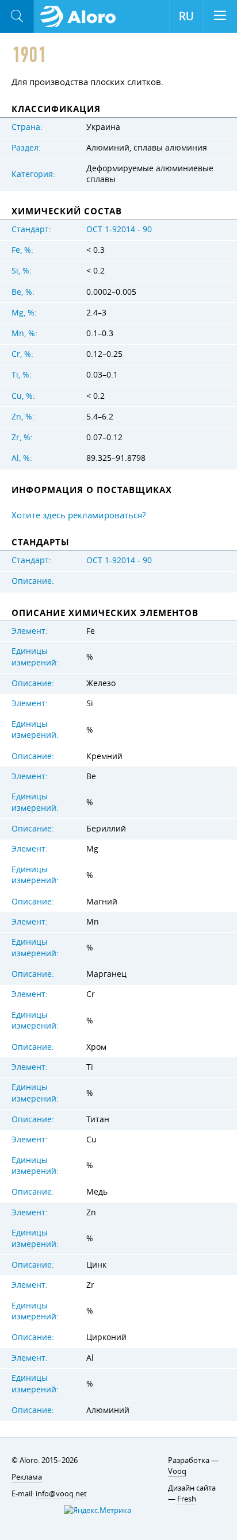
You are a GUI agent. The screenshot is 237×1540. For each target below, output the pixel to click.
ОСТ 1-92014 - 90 (119, 229)
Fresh (186, 1498)
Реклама (27, 1477)
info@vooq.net (61, 1493)
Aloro (81, 17)
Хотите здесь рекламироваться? (79, 515)
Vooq (177, 1471)
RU (186, 16)
